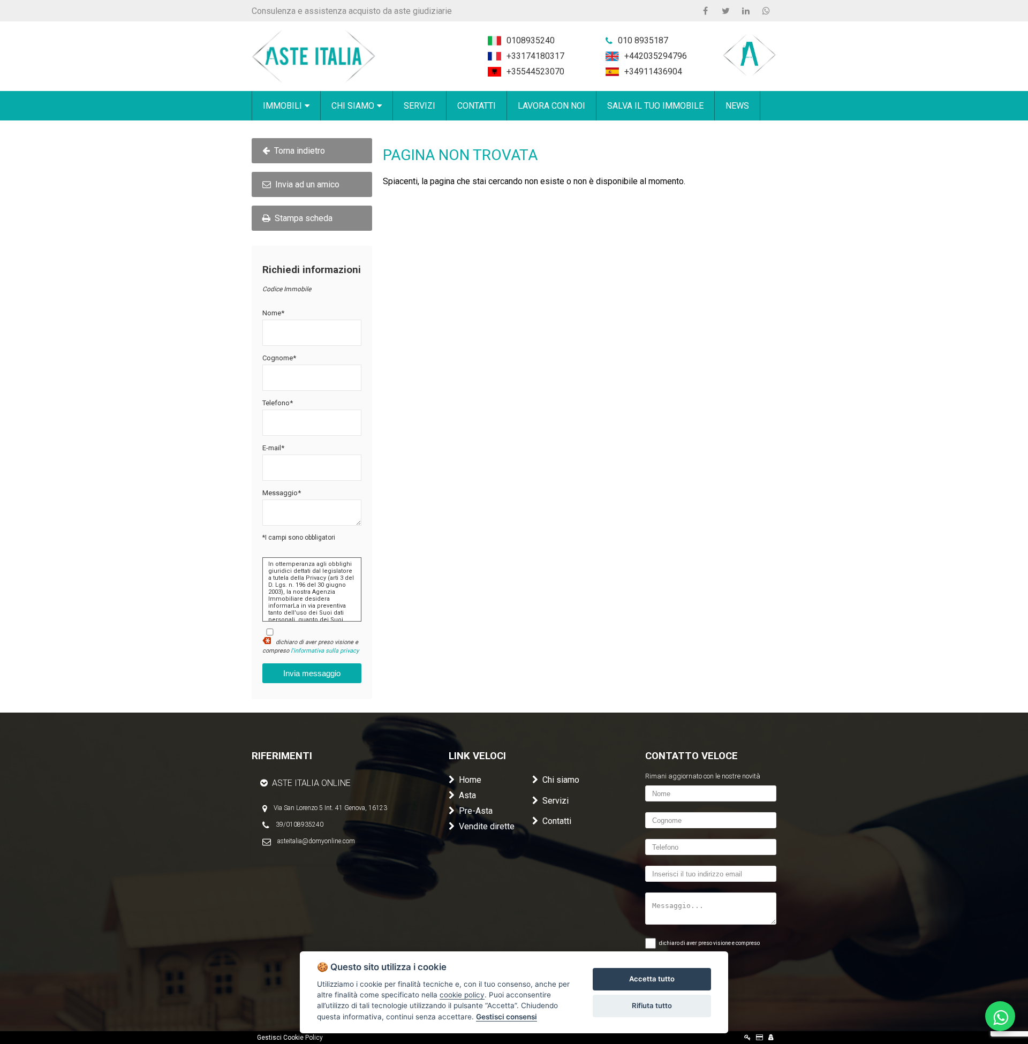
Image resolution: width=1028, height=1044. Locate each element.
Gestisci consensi (506, 1016)
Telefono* (277, 403)
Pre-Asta (476, 811)
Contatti (556, 821)
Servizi (555, 801)
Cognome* (279, 358)
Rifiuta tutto (652, 1005)
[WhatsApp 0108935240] (766, 10)
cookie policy (462, 994)
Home (470, 780)
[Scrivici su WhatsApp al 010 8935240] (1000, 1016)
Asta (467, 795)
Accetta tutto (652, 978)
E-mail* (273, 448)
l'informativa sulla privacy (325, 650)
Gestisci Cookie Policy (290, 1037)
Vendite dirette (487, 826)
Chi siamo (560, 780)
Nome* (273, 313)
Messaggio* (281, 493)
